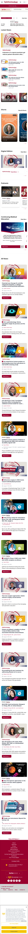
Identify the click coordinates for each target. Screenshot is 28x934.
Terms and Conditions (14, 851)
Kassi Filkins (6, 445)
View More (24, 18)
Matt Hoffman (6, 784)
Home (4, 889)
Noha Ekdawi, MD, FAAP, (8, 747)
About (14, 843)
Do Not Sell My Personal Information (14, 854)
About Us (10, 889)
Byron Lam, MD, (7, 523)
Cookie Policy (24, 921)
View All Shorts (22, 110)
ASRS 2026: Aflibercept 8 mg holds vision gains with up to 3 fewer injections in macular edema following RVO (8, 24)
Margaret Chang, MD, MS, (9, 708)
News (16, 889)
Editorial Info (14, 848)
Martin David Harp (7, 327)
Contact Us (14, 852)
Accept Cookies (14, 931)
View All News (13, 839)
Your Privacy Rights (14, 857)
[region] (14, 919)
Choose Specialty (12, 6)
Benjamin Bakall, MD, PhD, (17, 523)
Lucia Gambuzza (7, 483)
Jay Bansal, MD (6, 599)
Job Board (14, 856)
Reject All (14, 927)
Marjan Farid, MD (7, 674)
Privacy (14, 846)
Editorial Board (14, 849)
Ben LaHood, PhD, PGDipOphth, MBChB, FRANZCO (13, 823)
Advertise (14, 844)
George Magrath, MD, (8, 634)
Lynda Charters (6, 288)
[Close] (26, 907)
